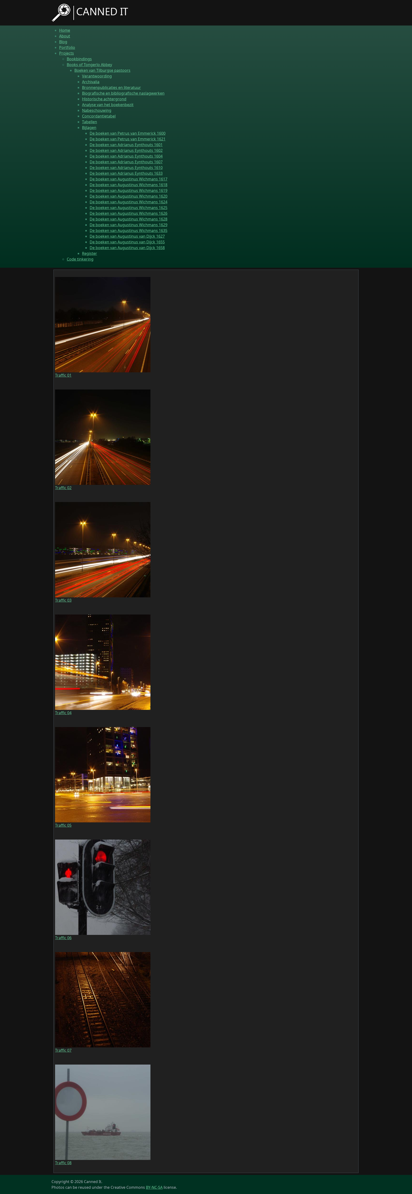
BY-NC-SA (154, 1187)
